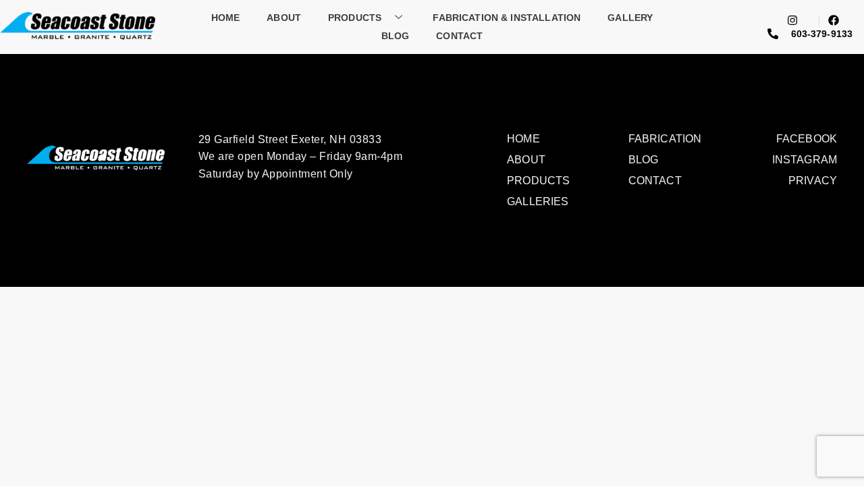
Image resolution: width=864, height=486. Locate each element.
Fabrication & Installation (506, 17)
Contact (459, 35)
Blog (395, 35)
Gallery (630, 17)
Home (225, 17)
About (284, 17)
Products (354, 17)
